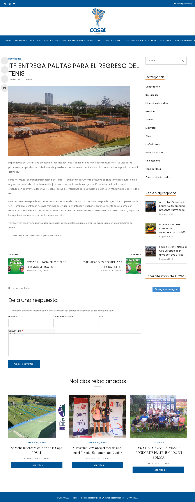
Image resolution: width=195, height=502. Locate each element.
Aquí (59, 235)
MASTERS (59, 40)
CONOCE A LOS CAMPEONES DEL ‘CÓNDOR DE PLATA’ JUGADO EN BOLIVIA (158, 453)
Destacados (14, 58)
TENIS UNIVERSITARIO (134, 40)
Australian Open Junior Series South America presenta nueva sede (172, 206)
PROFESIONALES (75, 40)
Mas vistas (150, 127)
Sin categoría (152, 160)
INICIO (8, 40)
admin (27, 79)
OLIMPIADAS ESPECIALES (159, 40)
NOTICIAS (34, 40)
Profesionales (152, 144)
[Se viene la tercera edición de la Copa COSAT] (36, 416)
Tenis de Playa (153, 168)
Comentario (15, 330)
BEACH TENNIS (94, 40)
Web (101, 316)
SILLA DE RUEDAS (113, 40)
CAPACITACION (182, 40)
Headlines (150, 111)
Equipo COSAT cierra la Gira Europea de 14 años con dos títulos (173, 250)
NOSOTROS (20, 40)
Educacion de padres (156, 103)
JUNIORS (47, 40)
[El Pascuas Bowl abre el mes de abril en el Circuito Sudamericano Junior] (97, 416)
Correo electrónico (64, 316)
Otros (148, 136)
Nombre (13, 316)
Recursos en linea (154, 152)
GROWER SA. (132, 498)
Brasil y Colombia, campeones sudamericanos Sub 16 (172, 228)
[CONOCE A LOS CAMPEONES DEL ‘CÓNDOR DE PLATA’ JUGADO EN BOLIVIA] (158, 416)
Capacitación (152, 86)
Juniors (149, 119)
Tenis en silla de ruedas (157, 177)
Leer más (36, 465)
